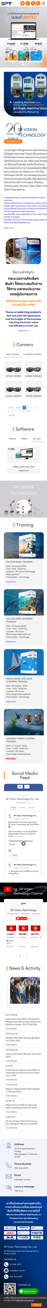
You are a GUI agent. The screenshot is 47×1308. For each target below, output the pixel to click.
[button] (3, 37)
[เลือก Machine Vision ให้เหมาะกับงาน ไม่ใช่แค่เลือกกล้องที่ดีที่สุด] (35, 928)
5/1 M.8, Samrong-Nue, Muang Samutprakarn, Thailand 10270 (25, 1152)
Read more (9, 227)
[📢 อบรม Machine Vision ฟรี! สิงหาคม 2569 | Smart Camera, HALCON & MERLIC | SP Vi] (11, 928)
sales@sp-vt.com (22, 1179)
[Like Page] (20, 786)
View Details (11, 1028)
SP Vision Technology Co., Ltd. (22, 799)
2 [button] (23, 955)
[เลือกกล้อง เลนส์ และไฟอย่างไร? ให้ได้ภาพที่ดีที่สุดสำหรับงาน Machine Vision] (23, 928)
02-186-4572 (15, 1264)
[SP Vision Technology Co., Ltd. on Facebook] (23, 791)
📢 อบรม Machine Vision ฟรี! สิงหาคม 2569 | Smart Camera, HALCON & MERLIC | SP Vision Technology (11, 934)
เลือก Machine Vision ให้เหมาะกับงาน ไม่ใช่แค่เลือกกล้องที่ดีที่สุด (35, 934)
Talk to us (18, 1190)
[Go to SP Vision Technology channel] (23, 903)
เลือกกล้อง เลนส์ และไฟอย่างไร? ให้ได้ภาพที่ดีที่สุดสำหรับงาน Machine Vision (23, 934)
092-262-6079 (21, 1168)
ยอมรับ (36, 1305)
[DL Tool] (23, 454)
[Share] (27, 786)
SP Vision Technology (24, 910)
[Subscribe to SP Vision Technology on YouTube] (23, 918)
